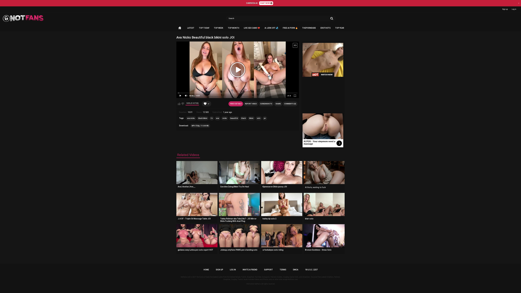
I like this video (179, 103)
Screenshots (266, 104)
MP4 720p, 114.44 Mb (200, 126)
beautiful (234, 118)
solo (258, 118)
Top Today (204, 28)
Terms (283, 270)
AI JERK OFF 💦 (271, 28)
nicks (225, 118)
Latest (190, 28)
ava (217, 118)
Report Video (251, 104)
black (243, 118)
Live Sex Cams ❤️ (252, 28)
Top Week (218, 28)
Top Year (339, 28)
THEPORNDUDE (309, 28)
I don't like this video (182, 103)
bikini (251, 118)
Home (179, 28)
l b (212, 118)
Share (278, 104)
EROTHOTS (325, 28)
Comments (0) (290, 104)
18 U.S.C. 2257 (311, 270)
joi (265, 118)
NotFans (258, 284)
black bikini (202, 118)
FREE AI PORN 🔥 (290, 28)
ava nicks (191, 118)
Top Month (233, 28)
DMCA (295, 270)
